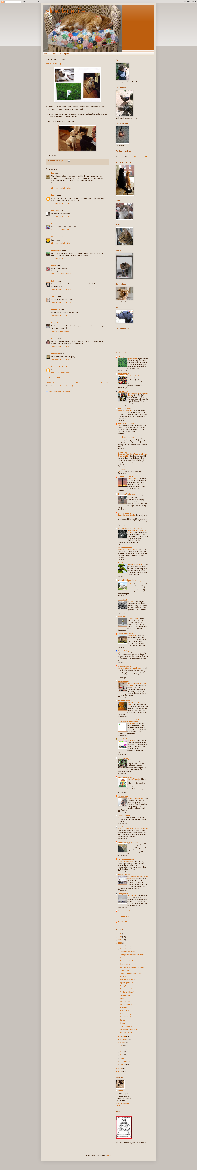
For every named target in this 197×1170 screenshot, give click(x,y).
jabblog (54, 338)
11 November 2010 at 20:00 (61, 373)
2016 (120, 934)
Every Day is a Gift (125, 777)
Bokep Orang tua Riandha (126, 515)
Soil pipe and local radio (128, 961)
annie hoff (55, 210)
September (124, 1039)
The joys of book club (125, 410)
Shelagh (54, 296)
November (124, 949)
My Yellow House (124, 513)
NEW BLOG (122, 817)
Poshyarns (122, 616)
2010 (120, 943)
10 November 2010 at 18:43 (61, 203)
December (124, 946)
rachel (120, 1090)
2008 (120, 1071)
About (46, 54)
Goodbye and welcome (125, 861)
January (123, 1064)
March (122, 1058)
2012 (120, 937)
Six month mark (125, 964)
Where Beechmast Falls (127, 580)
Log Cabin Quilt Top (134, 376)
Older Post (104, 382)
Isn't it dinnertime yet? (126, 859)
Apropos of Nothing (126, 1032)
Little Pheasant (124, 815)
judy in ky (55, 281)
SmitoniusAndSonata (59, 367)
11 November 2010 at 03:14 (61, 302)
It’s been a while (124, 653)
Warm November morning (129, 1029)
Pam (53, 224)
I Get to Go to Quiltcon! (135, 798)
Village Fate (122, 452)
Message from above (127, 979)
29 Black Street (124, 391)
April (122, 1055)
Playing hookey (125, 986)
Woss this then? (125, 1017)
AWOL (120, 471)
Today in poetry (125, 995)
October (123, 1036)
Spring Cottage (124, 651)
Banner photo (64, 54)
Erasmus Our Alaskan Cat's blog (130, 528)
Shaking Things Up (133, 779)
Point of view (124, 1011)
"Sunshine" (55, 237)
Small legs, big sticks (127, 951)
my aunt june (123, 796)
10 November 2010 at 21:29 (61, 258)
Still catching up (123, 439)
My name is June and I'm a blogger (130, 668)
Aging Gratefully (124, 666)
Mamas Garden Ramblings (128, 842)
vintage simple (123, 894)
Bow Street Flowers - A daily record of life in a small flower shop (132, 720)
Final (120, 425)
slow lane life (65, 11)
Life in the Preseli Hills (126, 739)
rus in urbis (122, 599)
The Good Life (123, 922)
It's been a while (133, 618)
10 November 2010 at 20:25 (61, 217)
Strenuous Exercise (134, 496)
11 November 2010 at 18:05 (61, 360)
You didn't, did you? (127, 992)
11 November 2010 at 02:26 (61, 289)
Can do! (122, 1020)
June (122, 1049)
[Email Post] (68, 161)
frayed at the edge (125, 547)
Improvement (124, 970)
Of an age (130, 723)
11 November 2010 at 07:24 (61, 316)
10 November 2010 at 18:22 (61, 188)
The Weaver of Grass (126, 424)
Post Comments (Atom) (64, 386)
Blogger (108, 1155)
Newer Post (51, 382)
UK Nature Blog (124, 916)
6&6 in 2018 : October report (127, 549)
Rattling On (55, 309)
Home (54, 54)
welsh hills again (124, 408)
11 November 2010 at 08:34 (61, 331)
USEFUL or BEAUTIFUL (127, 477)
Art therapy (131, 740)
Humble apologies (126, 1004)
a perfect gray (123, 681)
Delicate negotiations (127, 989)
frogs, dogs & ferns (125, 911)
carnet (120, 827)
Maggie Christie (57, 323)
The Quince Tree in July (135, 565)
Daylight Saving (125, 1014)
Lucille (53, 195)
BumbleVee (55, 354)
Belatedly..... (124, 1023)
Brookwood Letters (125, 634)
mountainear (123, 758)
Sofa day (123, 976)
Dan (52, 173)
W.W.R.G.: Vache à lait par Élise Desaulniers (133, 829)
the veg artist (56, 250)
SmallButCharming (125, 700)
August (123, 1042)
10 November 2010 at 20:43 (61, 230)
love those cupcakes (126, 437)
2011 (120, 940)
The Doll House (124, 874)
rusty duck (122, 469)
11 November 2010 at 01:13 (61, 274)
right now (130, 601)
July (121, 1046)
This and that (132, 895)
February (123, 1061)
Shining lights (132, 479)
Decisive (123, 958)
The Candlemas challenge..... (137, 760)
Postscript (123, 1007)
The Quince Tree (124, 563)
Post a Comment (55, 377)
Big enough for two (126, 983)
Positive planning (126, 1026)
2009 (120, 1068)
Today (122, 998)
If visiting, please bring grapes (130, 973)
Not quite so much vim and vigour (132, 967)
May (122, 1052)
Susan (53, 265)
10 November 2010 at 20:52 (61, 243)
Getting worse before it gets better (132, 955)
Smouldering (131, 635)
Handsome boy (53, 63)
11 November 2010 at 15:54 (61, 346)
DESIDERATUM (124, 374)
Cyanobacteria (132, 359)
